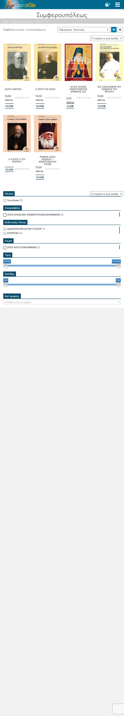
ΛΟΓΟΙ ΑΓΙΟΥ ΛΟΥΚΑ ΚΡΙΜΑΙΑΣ (21, 247)
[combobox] (62, 302)
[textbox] (62, 302)
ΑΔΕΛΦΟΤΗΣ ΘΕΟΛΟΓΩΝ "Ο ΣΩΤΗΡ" (24, 228)
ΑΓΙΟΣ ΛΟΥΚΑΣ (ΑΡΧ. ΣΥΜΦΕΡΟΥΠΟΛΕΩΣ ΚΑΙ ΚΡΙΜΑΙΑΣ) (33, 214)
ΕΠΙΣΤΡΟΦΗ (13, 233)
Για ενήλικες (13, 200)
